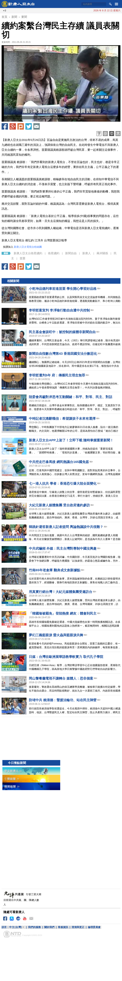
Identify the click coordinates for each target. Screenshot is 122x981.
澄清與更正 (78, 927)
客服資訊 (63, 927)
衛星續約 (53, 253)
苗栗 (22, 258)
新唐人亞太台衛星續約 (28, 253)
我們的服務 (34, 927)
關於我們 (49, 927)
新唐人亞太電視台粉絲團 (28, 246)
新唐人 (86, 253)
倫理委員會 (94, 927)
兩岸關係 (102, 253)
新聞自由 (71, 253)
